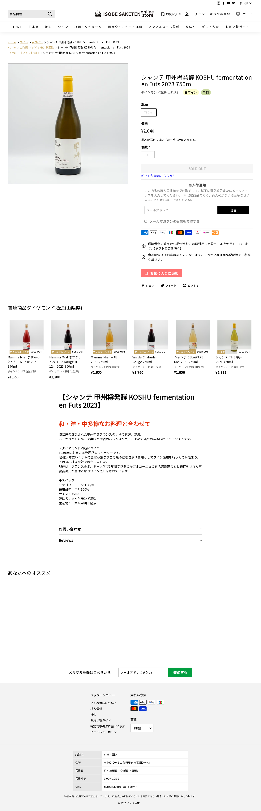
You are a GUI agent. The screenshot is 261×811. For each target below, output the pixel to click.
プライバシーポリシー (105, 732)
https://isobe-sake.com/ (120, 786)
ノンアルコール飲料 (164, 27)
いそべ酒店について (103, 703)
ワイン (63, 27)
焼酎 (48, 27)
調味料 (191, 27)
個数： (146, 147)
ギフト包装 (210, 27)
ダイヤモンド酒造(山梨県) (159, 92)
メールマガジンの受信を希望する (174, 221)
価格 (144, 123)
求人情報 (96, 709)
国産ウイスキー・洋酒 (125, 27)
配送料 (151, 140)
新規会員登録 (220, 14)
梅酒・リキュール (88, 27)
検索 (93, 714)
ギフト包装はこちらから (158, 175)
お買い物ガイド (237, 27)
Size (144, 104)
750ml (148, 112)
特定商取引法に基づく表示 (108, 726)
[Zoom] (68, 124)
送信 (233, 210)
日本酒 (34, 27)
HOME (17, 27)
